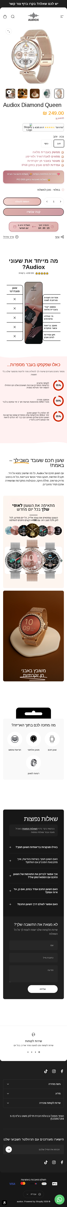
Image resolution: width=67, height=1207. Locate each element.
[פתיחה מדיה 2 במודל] (9, 31)
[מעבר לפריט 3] (35, 93)
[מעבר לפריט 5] (10, 93)
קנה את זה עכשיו (33, 212)
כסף (46, 143)
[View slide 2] (35, 1052)
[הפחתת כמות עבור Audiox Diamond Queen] (60, 201)
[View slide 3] (32, 1052)
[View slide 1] (39, 1052)
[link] (33, 675)
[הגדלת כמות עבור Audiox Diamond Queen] (47, 201)
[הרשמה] (9, 1149)
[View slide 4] (28, 1052)
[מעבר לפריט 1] (47, 93)
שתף (57, 237)
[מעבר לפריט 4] (22, 93)
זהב (59, 143)
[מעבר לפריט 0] (59, 93)
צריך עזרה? (8, 237)
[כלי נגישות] (4, 1202)
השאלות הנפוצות (30, 828)
